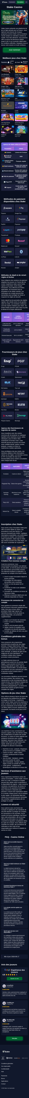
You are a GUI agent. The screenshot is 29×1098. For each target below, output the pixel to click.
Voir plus (14, 1038)
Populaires (4, 62)
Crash (18, 62)
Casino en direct (12, 62)
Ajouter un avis (14, 978)
